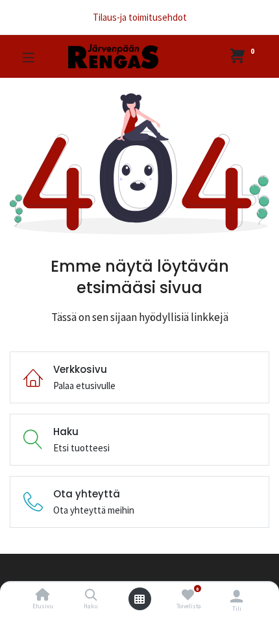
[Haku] (91, 595)
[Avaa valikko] (139, 599)
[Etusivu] (43, 595)
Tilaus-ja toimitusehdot (140, 17)
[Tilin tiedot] (236, 596)
